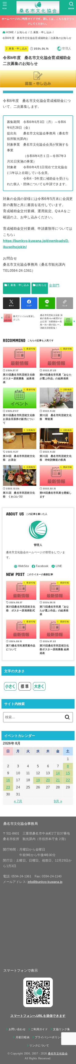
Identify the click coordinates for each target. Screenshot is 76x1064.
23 (8, 787)
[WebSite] (21, 566)
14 (58, 773)
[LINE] (56, 566)
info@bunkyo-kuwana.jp (45, 882)
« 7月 (18, 801)
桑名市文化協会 (58, 1053)
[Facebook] (40, 566)
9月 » (58, 801)
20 (48, 780)
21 (58, 780)
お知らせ (41, 285)
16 (8, 780)
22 (68, 780)
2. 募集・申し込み (16, 48)
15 (68, 773)
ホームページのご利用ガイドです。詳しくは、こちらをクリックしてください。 (38, 21)
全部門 (54, 285)
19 (38, 780)
